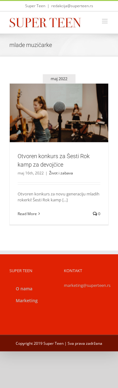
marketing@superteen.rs (87, 285)
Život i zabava (59, 126)
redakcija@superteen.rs (72, 5)
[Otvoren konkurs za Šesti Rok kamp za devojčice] (59, 113)
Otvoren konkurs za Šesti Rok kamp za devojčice (51, 101)
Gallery (66, 101)
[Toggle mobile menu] (105, 21)
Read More (27, 213)
